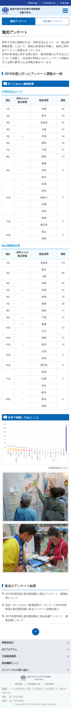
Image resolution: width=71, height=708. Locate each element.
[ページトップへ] (35, 631)
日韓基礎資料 (9, 656)
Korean (64, 3)
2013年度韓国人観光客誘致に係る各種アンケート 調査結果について (36, 618)
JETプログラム (9, 649)
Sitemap (33, 3)
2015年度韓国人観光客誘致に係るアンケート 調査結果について (36, 595)
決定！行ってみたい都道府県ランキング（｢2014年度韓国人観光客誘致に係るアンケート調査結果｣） (36, 607)
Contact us (49, 3)
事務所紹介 (8, 642)
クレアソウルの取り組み (15, 670)
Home (18, 684)
